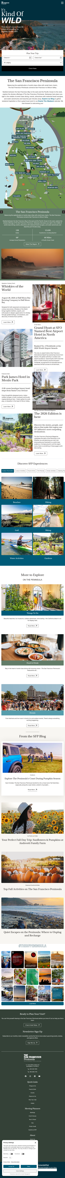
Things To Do (32, 613)
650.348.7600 (33, 1069)
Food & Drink (31, 471)
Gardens (48, 558)
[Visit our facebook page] (26, 1076)
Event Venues (32, 1116)
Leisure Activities (20, 471)
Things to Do (32, 1086)
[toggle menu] (62, 3)
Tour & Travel (32, 1119)
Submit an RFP (33, 1130)
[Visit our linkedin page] (35, 1076)
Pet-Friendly (40, 471)
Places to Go (32, 1096)
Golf (17, 530)
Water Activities (17, 558)
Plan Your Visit (32, 1100)
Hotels (32, 1103)
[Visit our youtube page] (39, 1076)
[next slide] (63, 211)
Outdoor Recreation (7, 471)
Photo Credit (32, 1126)
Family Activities (51, 471)
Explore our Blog (48, 99)
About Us (32, 1139)
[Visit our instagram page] (30, 1076)
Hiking (48, 502)
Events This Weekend (46, 101)
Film (32, 1123)
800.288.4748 (33, 1072)
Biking (48, 530)
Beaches (16, 502)
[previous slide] (1, 211)
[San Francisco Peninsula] (5, 2)
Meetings (32, 1112)
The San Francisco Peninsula (32, 211)
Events (32, 713)
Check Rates (32, 68)
